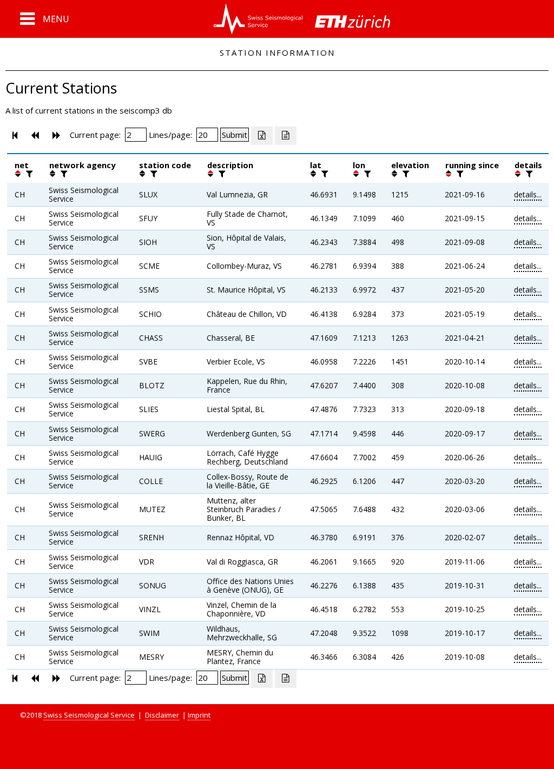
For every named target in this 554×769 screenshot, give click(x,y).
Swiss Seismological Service (89, 715)
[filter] (28, 173)
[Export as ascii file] (285, 136)
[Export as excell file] (262, 136)
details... (528, 194)
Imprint (199, 715)
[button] (44, 19)
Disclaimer (162, 715)
